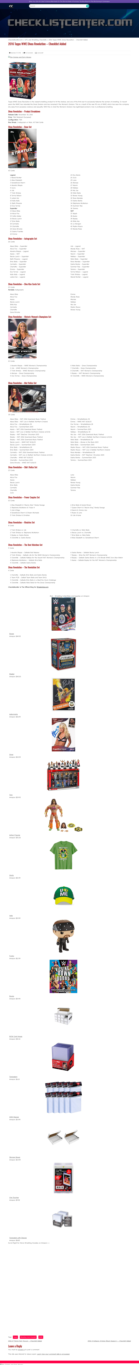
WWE (40, 1337)
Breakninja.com (42, 587)
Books (11, 996)
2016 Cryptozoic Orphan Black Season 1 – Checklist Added (109, 1341)
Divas (11, 755)
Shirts (11, 875)
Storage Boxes (14, 1157)
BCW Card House (15, 1036)
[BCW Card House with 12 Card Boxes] (63, 1017)
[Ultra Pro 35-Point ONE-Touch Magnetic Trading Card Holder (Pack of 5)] (63, 1178)
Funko (11, 956)
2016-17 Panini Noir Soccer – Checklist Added (25, 1341)
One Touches (14, 1198)
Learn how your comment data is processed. (53, 1354)
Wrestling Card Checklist (28, 1337)
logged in (21, 1350)
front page (34, 1346)
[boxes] (63, 614)
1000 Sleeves (14, 1117)
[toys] (63, 775)
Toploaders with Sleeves (18, 1238)
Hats (11, 916)
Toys (10, 795)
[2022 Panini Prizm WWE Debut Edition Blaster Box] (63, 654)
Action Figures (14, 835)
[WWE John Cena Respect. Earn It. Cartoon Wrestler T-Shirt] (63, 855)
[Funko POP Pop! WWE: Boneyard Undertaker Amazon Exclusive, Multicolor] (63, 936)
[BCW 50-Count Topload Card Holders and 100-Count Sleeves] (63, 1218)
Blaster (11, 674)
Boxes (11, 634)
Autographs (13, 714)
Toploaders (13, 1077)
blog (32, 1340)
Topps (15, 1337)
